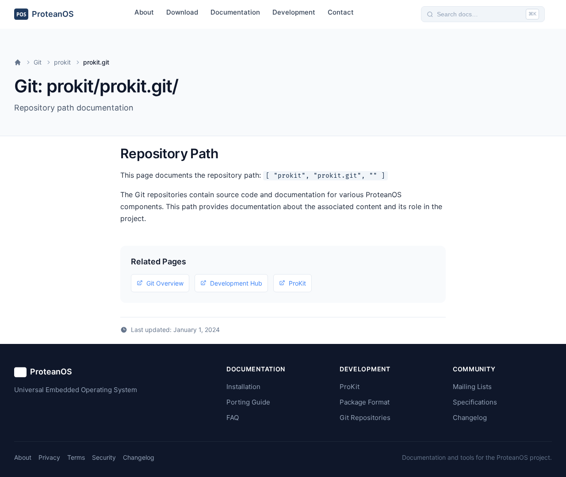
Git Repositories (365, 417)
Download (182, 12)
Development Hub (236, 283)
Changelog (470, 417)
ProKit (297, 283)
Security (104, 457)
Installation (243, 386)
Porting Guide (248, 402)
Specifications (475, 402)
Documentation (235, 12)
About (144, 12)
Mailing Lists (472, 386)
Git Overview (165, 283)
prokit (62, 62)
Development (293, 12)
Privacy (49, 457)
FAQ (232, 417)
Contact (341, 12)
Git (38, 62)
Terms (76, 457)
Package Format (365, 402)
